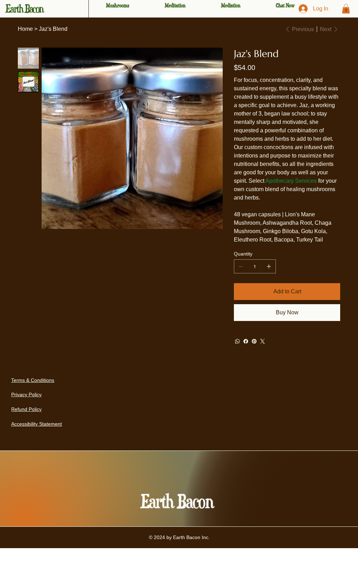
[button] (346, 8)
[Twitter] (262, 341)
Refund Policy (26, 409)
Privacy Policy (26, 394)
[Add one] (269, 266)
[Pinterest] (254, 341)
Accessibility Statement (36, 424)
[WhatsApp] (237, 341)
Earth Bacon (24, 8)
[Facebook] (245, 341)
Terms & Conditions (32, 380)
